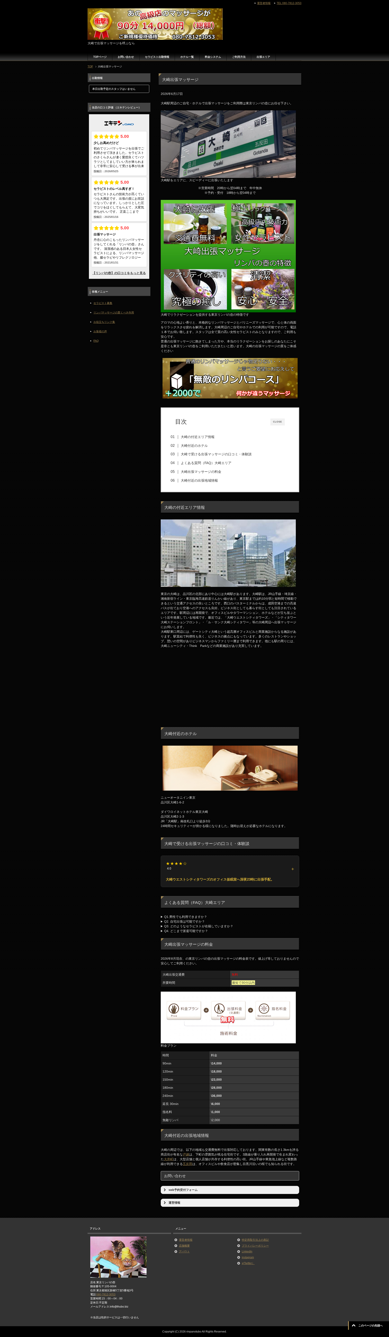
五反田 (187, 1164)
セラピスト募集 (102, 303)
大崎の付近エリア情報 (198, 437)
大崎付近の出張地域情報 (199, 480)
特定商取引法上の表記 (255, 1239)
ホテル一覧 (187, 56)
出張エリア (263, 56)
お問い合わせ (126, 56)
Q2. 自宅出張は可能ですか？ (184, 921)
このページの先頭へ (370, 1325)
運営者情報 (185, 1239)
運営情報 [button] (174, 1202)
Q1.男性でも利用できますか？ (185, 917)
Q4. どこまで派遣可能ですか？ (186, 931)
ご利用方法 (239, 56)
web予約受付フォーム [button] (183, 1190)
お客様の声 (100, 331)
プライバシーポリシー (255, 1245)
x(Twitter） (248, 1263)
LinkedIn (247, 1251)
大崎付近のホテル (194, 445)
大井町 (168, 1159)
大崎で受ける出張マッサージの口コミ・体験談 (216, 454)
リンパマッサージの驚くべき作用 (113, 312)
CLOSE (277, 421)
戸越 (186, 1154)
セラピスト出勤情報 (157, 56)
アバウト (184, 1251)
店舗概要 (184, 1245)
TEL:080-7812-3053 (289, 3)
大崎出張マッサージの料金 (201, 472)
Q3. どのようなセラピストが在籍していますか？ (198, 926)
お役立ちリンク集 (104, 322)
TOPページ (100, 56)
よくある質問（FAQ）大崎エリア (206, 463)
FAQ (96, 340)
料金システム (213, 56)
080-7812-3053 (105, 1294)
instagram (248, 1257)
